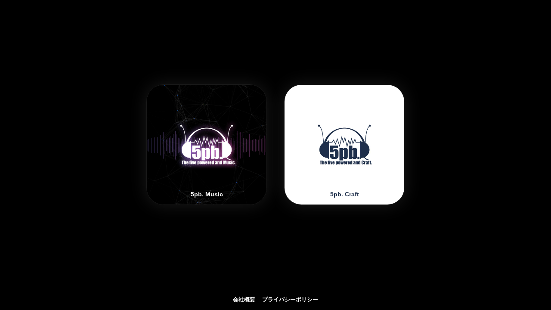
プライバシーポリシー (290, 300)
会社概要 (244, 300)
